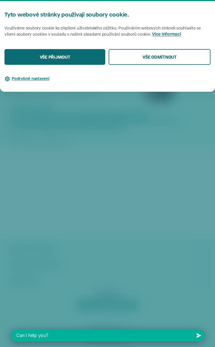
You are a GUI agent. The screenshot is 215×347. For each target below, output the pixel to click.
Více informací (166, 35)
